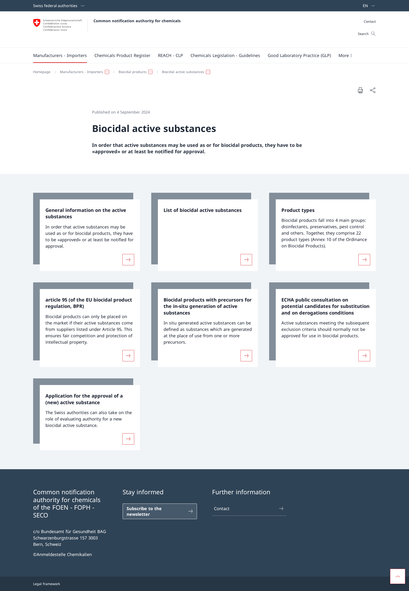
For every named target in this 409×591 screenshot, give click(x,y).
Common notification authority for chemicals (137, 20)
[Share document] (372, 90)
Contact (222, 508)
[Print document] (360, 90)
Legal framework (46, 584)
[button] (60, 55)
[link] (86, 232)
